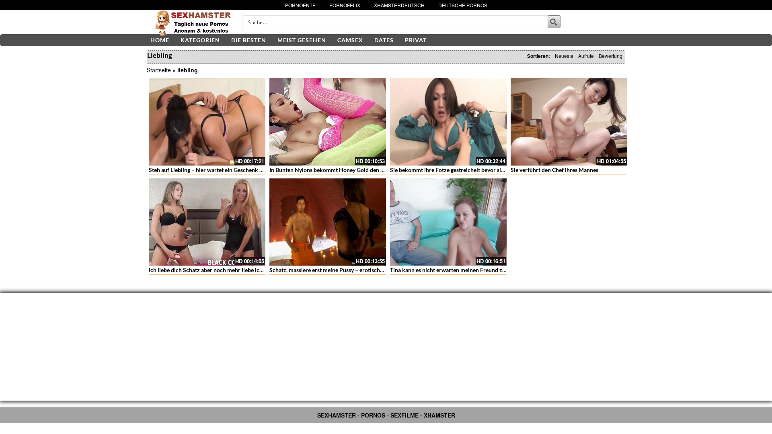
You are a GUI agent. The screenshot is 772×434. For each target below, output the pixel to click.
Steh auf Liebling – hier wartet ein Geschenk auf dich (214, 169)
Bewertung (610, 55)
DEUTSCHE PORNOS (462, 5)
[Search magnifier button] (554, 21)
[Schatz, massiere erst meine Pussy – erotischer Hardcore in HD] (327, 222)
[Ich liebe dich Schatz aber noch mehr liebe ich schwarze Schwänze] (207, 222)
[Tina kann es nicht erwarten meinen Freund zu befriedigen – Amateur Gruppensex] (448, 222)
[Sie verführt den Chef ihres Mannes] (569, 122)
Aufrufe (586, 55)
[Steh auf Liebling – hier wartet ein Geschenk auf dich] (207, 122)
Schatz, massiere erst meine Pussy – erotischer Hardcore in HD (347, 269)
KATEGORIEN (200, 40)
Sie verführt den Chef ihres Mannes (554, 169)
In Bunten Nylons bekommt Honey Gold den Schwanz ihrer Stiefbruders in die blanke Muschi (385, 169)
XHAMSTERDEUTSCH (399, 5)
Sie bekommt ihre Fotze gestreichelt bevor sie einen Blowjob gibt (471, 169)
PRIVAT (416, 40)
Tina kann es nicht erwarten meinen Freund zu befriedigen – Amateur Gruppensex (492, 269)
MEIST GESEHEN (301, 40)
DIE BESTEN (248, 40)
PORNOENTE (300, 5)
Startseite (159, 70)
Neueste (564, 55)
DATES (384, 40)
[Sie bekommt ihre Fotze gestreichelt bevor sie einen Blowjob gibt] (448, 122)
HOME (159, 40)
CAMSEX (350, 40)
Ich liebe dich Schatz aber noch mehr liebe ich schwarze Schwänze (231, 269)
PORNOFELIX (344, 5)
